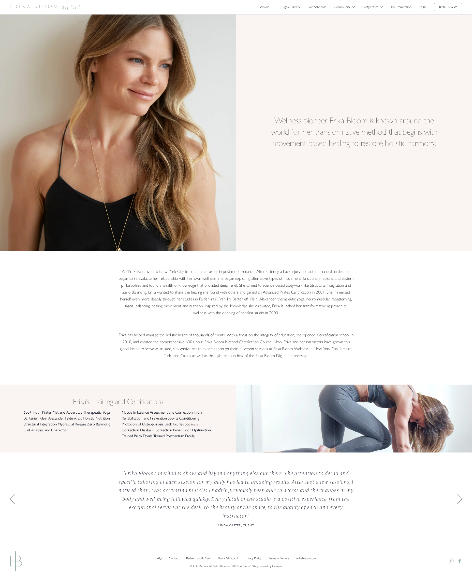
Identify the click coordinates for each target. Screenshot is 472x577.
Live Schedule (317, 7)
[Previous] (12, 499)
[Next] (459, 499)
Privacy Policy (253, 558)
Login (423, 7)
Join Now (448, 7)
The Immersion (401, 7)
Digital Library (290, 7)
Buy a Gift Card (227, 558)
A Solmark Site (248, 566)
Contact (174, 558)
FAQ (159, 558)
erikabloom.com (306, 558)
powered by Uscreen (269, 566)
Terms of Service (278, 558)
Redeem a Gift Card (198, 558)
